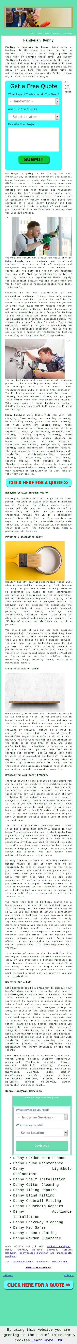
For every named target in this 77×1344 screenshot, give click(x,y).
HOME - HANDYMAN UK (38, 1267)
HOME (32, 33)
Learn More (42, 1340)
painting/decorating (40, 454)
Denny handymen (15, 415)
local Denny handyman (42, 203)
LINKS (39, 33)
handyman (24, 60)
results (37, 193)
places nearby (35, 1085)
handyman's (52, 403)
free (53, 390)
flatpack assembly (17, 451)
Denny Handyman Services (23, 1091)
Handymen (42, 1262)
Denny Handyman (16, 1250)
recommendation (29, 196)
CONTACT (56, 33)
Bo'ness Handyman (44, 1250)
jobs (8, 474)
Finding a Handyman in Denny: (27, 47)
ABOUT (47, 33)
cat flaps (12, 425)
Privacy (69, 1275)
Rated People (14, 261)
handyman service (31, 498)
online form (58, 281)
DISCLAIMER (67, 33)
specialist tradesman (34, 329)
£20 (17, 525)
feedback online (40, 396)
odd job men (52, 512)
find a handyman (23, 1056)
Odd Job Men (60, 1262)
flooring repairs (32, 435)
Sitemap (8, 1275)
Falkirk (53, 467)
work (62, 319)
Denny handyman (35, 73)
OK (60, 1340)
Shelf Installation (45, 1179)
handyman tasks (23, 467)
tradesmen (49, 183)
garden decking (40, 431)
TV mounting (48, 418)
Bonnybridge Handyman (34, 1253)
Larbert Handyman (58, 1246)
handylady (38, 180)
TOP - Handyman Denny (19, 1262)
